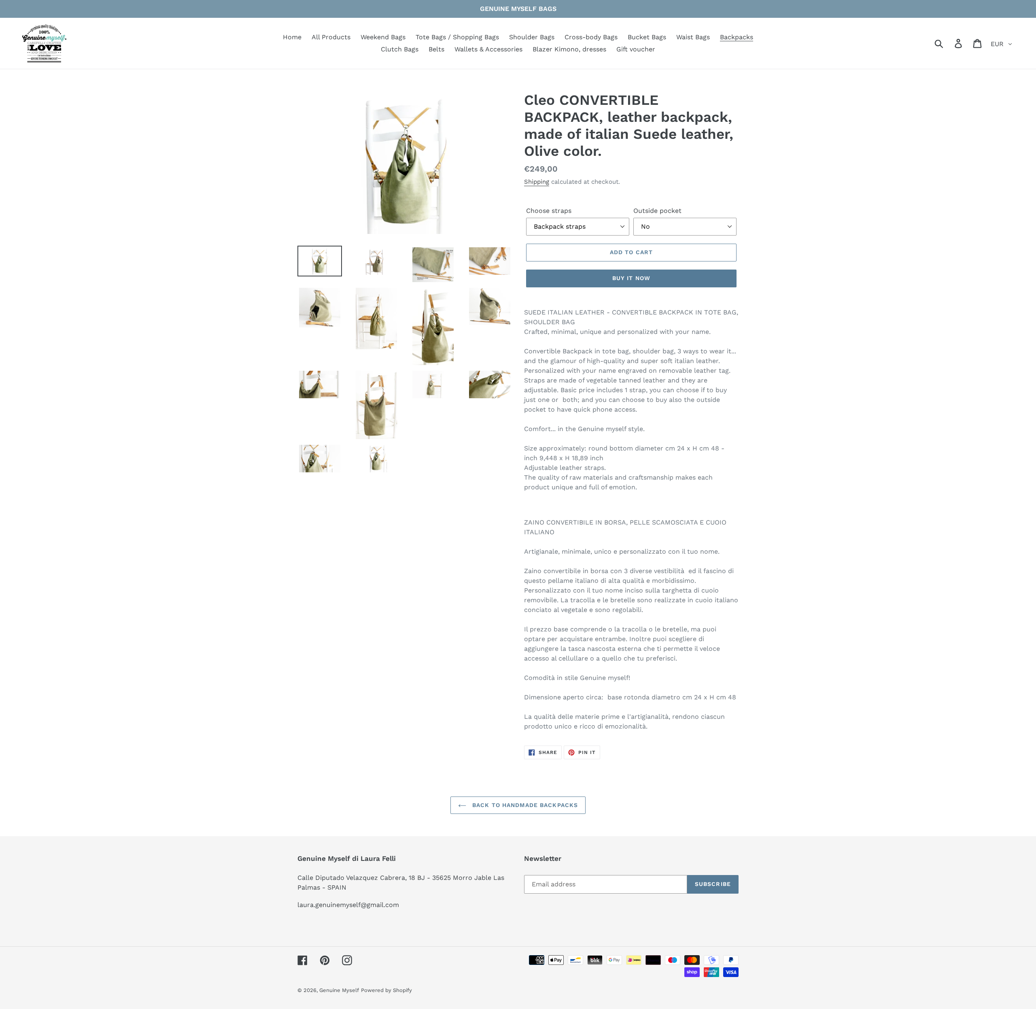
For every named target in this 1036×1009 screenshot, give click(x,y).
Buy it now (631, 278)
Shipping (536, 181)
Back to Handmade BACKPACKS (524, 805)
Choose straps (548, 211)
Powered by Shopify (386, 990)
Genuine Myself (339, 990)
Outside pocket (657, 211)
